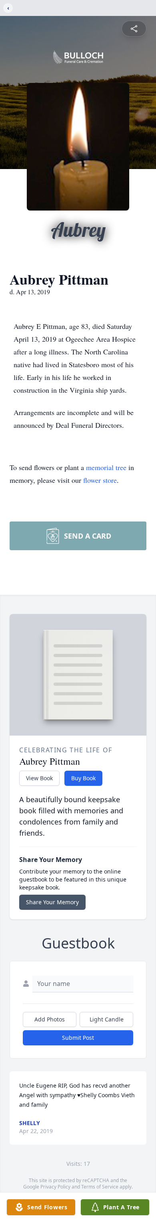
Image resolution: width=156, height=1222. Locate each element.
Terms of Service (99, 1186)
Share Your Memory (52, 902)
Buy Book (83, 778)
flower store (100, 480)
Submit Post (78, 1037)
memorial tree (106, 467)
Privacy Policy (55, 1186)
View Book (39, 778)
